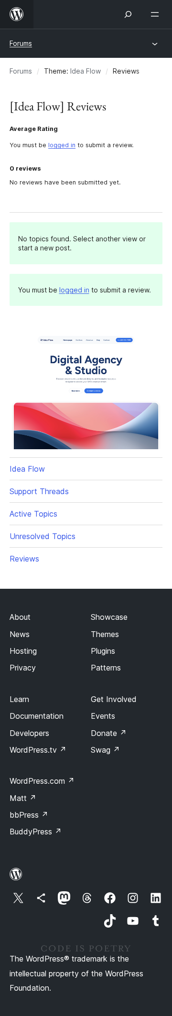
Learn (19, 699)
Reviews (24, 558)
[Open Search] (128, 14)
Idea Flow (85, 71)
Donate (109, 733)
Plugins (103, 651)
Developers (29, 733)
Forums (21, 43)
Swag (105, 750)
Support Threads (39, 491)
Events (103, 716)
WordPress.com (42, 781)
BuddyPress (36, 831)
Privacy (23, 667)
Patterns (106, 667)
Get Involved (114, 699)
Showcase (109, 617)
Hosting (23, 651)
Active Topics (33, 514)
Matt (23, 798)
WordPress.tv (38, 750)
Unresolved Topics (42, 536)
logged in (61, 145)
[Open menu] (156, 14)
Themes (105, 634)
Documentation (37, 716)
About (20, 617)
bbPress (29, 815)
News (20, 634)
